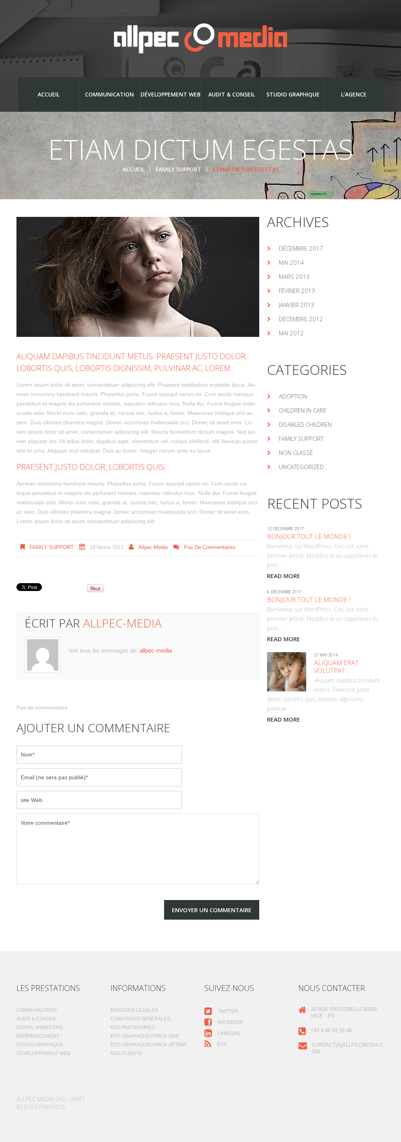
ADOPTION (293, 396)
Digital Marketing (39, 1027)
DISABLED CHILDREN (305, 424)
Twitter (227, 1011)
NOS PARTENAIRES (132, 1027)
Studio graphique (293, 94)
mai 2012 (291, 333)
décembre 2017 (301, 248)
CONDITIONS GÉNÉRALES (140, 1019)
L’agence (354, 94)
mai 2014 (291, 262)
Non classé (296, 452)
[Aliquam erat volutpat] (286, 671)
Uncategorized (301, 467)
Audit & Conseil (231, 94)
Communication (109, 94)
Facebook (230, 1022)
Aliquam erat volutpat (336, 666)
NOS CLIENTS (126, 1053)
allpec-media (153, 547)
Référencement (37, 1036)
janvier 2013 (296, 305)
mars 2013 (294, 276)
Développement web (170, 94)
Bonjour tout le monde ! (308, 536)
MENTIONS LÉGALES (134, 1010)
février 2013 (297, 291)
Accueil (49, 94)
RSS (221, 1044)
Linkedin (228, 1033)
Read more (283, 576)
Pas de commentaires (209, 547)
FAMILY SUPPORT (178, 169)
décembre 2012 (301, 319)
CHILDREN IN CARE (303, 410)
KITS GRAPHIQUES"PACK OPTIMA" (149, 1044)
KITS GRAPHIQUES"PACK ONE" (145, 1036)
